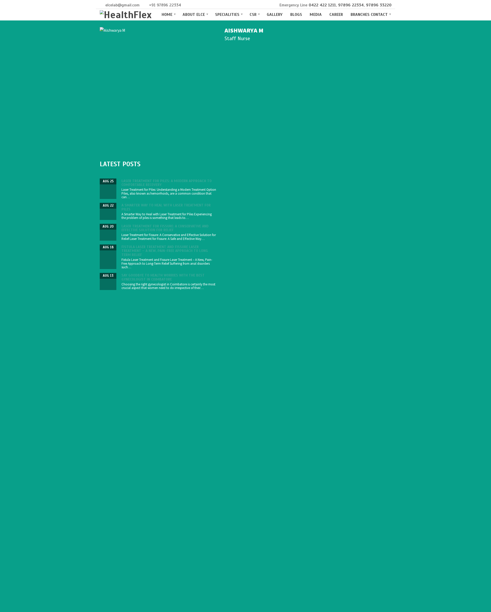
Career (336, 14)
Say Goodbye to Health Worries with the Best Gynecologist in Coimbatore (163, 277)
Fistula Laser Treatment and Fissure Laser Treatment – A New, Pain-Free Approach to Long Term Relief (164, 251)
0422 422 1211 (322, 5)
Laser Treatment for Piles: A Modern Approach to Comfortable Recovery (166, 183)
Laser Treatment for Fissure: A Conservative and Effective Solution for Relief (165, 228)
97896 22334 (351, 5)
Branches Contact (369, 14)
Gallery (275, 14)
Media (316, 14)
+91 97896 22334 (165, 5)
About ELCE (194, 14)
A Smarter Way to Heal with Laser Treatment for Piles (166, 207)
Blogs (296, 14)
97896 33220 (379, 5)
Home (167, 14)
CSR (253, 14)
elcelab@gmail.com (122, 5)
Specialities (227, 14)
